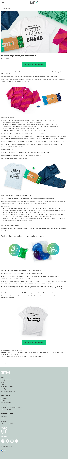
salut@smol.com (6, 380)
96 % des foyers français (8, 136)
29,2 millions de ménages (40, 136)
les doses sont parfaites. (10, 210)
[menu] (3, 2)
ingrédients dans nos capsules (13, 214)
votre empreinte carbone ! (41, 130)
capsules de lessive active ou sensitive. (18, 81)
